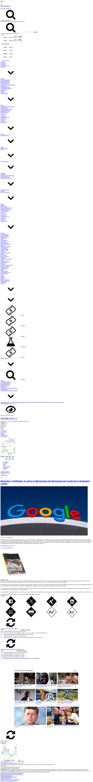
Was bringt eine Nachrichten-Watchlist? (9, 388)
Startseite (2, 62)
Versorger (3, 283)
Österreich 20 (3, 120)
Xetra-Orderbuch (7, 466)
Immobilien (3, 257)
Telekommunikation (5, 281)
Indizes (2, 105)
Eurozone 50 (3, 116)
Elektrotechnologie (5, 243)
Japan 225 (3, 121)
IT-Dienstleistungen (5, 261)
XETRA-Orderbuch (5, 189)
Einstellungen (3, 386)
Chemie (2, 239)
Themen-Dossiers (4, 93)
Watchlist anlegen (4, 389)
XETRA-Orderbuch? (5, 192)
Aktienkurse (3, 173)
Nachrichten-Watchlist (5, 383)
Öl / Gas (2, 275)
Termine (2, 92)
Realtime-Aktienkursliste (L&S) (7, 175)
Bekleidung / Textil (5, 236)
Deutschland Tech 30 (5, 111)
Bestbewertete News (5, 82)
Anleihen (23, 325)
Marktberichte (4, 86)
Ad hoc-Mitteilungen (5, 6)
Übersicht (3, 191)
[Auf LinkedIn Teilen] (72, 606)
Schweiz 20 (3, 118)
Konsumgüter (3, 262)
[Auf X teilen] (31, 606)
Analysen (5, 463)
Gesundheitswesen (5, 249)
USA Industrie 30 (4, 112)
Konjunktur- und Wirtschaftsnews (8, 84)
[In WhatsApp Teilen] (11, 616)
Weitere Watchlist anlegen (6, 382)
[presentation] (4, 469)
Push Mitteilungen (4, 403)
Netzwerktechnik (4, 273)
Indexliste (3, 205)
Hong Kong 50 (4, 122)
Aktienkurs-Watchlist (5, 384)
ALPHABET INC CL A (6, 761)
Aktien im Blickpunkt (5, 80)
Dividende (5, 468)
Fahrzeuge (3, 245)
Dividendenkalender (5, 176)
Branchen (3, 134)
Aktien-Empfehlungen (14, 774)
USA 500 (3, 113)
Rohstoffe (3, 277)
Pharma (2, 276)
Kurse (4, 464)
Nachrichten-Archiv (8, 775)
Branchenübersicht (5, 135)
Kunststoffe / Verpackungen (7, 265)
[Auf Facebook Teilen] (11, 606)
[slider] (3, 476)
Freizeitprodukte (4, 247)
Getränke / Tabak (4, 250)
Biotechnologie (4, 238)
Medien (2, 147)
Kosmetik (3, 263)
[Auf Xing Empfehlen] (51, 606)
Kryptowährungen (4, 358)
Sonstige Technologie (5, 279)
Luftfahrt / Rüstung (5, 267)
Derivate (23, 336)
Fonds (22, 315)
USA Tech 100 (4, 431)
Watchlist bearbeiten (5, 385)
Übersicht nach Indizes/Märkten (7, 106)
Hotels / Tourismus (5, 256)
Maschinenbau (4, 268)
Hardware (3, 254)
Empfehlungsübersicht (5, 87)
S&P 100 (2, 434)
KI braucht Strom (4, 579)
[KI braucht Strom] (13, 578)
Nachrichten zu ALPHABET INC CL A (9, 628)
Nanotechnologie (4, 271)
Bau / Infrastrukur (4, 235)
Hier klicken (3, 595)
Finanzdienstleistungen (5, 246)
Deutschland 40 (4, 107)
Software (2, 278)
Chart (4, 465)
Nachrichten (3, 63)
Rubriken (3, 78)
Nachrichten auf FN (5, 65)
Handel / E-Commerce (5, 252)
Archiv (2, 149)
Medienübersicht (4, 148)
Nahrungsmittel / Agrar (5, 272)
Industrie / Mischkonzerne (6, 259)
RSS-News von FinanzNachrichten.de (9, 780)
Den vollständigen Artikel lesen (7, 545)
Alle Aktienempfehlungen (6, 88)
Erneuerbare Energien (5, 244)
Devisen (23, 357)
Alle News (3, 67)
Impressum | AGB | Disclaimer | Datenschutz (10, 779)
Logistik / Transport (5, 266)
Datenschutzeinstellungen (6, 777)
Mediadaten (14, 777)
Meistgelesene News (5, 83)
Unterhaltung (3, 282)
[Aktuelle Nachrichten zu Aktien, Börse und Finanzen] (6, 8)
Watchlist (23, 379)
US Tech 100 (3, 115)
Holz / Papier (3, 255)
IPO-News (3, 91)
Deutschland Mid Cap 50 (6, 110)
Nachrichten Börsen (5, 774)
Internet (2, 260)
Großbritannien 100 (5, 117)
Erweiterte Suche (5, 60)
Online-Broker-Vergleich (6, 178)
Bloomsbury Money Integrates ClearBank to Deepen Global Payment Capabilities (21, 658)
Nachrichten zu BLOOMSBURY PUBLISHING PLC (12, 649)
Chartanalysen (4, 89)
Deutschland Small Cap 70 (6, 109)
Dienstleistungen (4, 240)
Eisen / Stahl (3, 241)
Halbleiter (3, 251)
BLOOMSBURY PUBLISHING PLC (9, 763)
